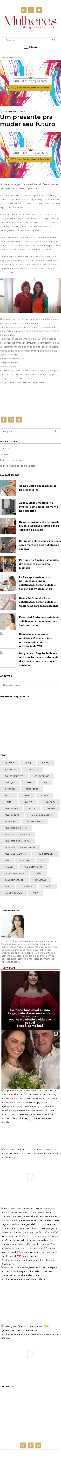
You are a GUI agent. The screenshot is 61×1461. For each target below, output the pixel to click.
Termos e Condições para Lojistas (17, 465)
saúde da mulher (14, 880)
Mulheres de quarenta (17, 834)
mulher (51, 808)
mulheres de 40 (35, 821)
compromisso (41, 776)
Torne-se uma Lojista (11, 460)
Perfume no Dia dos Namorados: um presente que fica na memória (39, 564)
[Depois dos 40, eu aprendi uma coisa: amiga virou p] (30, 1118)
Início (3, 57)
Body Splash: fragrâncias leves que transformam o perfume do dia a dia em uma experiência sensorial (39, 659)
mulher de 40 (12, 815)
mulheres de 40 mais (16, 828)
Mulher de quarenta (41, 815)
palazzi (9, 867)
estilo (8, 795)
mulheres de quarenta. (17, 841)
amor (28, 763)
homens (28, 802)
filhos (44, 795)
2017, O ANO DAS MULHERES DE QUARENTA (23, 382)
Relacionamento (33, 867)
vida (35, 893)
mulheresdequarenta (14, 111)
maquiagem (49, 802)
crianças (9, 782)
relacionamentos (14, 873)
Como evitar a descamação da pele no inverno (37, 487)
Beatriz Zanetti (50, 256)
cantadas (32, 769)
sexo (7, 886)
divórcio (10, 789)
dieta (28, 782)
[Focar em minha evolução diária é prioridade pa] (30, 1295)
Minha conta (6, 448)
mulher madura (45, 854)
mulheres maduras (15, 854)
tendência (26, 886)
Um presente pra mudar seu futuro (27, 120)
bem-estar (10, 769)
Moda (32, 808)
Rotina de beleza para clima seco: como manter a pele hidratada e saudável (40, 545)
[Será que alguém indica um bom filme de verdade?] (30, 1177)
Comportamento (14, 776)
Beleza (45, 763)
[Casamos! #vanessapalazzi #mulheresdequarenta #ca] (30, 1059)
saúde (38, 873)
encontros (32, 789)
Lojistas (4, 454)
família (26, 795)
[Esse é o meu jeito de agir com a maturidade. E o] (30, 1000)
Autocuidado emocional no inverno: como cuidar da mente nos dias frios (38, 506)
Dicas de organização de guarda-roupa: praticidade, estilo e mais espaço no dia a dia (39, 526)
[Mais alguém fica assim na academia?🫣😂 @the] (30, 1353)
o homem (25, 860)
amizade (9, 763)
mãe (7, 860)
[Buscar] (53, 40)
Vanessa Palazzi (13, 893)
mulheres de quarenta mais (20, 847)
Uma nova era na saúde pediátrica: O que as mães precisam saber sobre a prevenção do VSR (35, 640)
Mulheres (10, 821)
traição (48, 886)
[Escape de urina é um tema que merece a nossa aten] (30, 1236)
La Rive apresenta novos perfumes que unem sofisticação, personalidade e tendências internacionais (37, 583)
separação (40, 880)
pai (42, 860)
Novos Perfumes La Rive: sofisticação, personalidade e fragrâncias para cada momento (39, 602)
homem (9, 802)
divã (45, 782)
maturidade (11, 808)
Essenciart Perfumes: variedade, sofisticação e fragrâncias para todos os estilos (39, 621)
